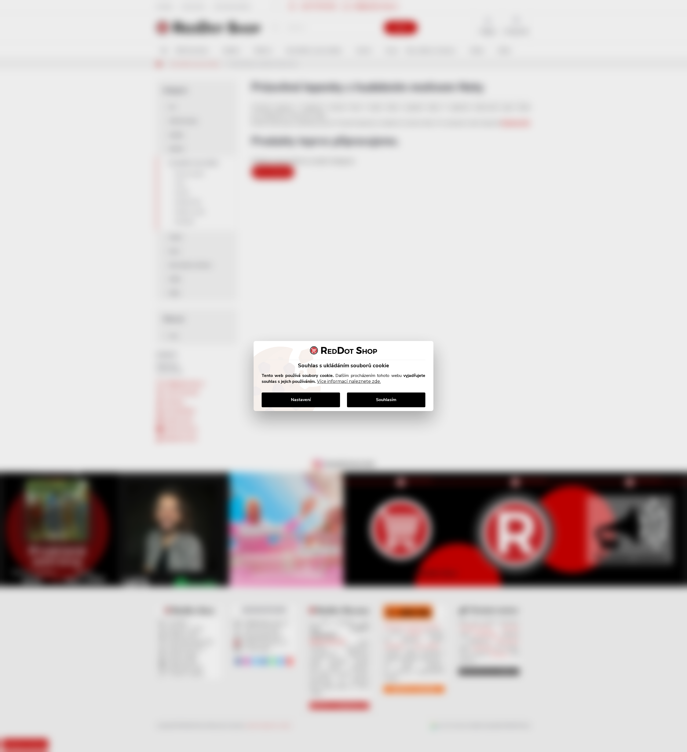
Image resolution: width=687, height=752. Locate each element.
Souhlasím (386, 400)
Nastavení (301, 400)
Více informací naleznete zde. (349, 381)
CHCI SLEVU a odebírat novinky (44, 714)
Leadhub (52, 738)
